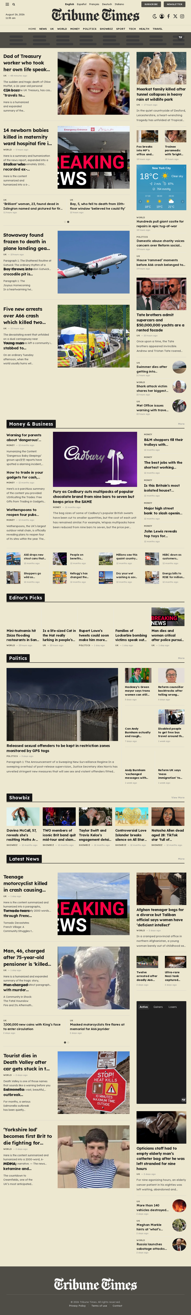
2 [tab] (68, 222)
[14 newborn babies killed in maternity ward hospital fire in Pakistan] (94, 157)
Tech (132, 28)
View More (177, 797)
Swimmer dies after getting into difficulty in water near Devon (152, 369)
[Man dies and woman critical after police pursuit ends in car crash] (167, 616)
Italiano (119, 4)
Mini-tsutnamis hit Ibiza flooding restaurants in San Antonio (22, 635)
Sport (120, 28)
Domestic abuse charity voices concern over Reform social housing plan (160, 243)
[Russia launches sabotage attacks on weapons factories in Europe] (179, 1244)
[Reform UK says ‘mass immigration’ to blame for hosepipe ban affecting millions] (171, 758)
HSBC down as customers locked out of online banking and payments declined (172, 556)
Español (81, 4)
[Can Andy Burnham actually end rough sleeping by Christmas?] (138, 716)
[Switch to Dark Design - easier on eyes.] (155, 16)
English (69, 4)
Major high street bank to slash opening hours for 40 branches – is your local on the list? (163, 510)
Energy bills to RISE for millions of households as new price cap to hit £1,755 (173, 575)
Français (94, 4)
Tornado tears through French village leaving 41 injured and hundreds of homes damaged (17, 913)
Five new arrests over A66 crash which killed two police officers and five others (25, 315)
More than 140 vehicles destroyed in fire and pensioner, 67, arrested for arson (151, 1207)
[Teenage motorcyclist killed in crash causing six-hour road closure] (94, 904)
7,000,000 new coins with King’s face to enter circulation (32, 1026)
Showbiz (106, 28)
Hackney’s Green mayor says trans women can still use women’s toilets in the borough (137, 691)
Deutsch (107, 4)
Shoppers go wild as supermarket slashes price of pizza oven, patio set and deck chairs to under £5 (34, 575)
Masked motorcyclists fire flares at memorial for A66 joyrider (97, 1026)
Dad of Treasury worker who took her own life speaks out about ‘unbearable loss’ (26, 63)
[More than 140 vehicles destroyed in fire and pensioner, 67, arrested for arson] (179, 1205)
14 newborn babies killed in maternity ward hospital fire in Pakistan (27, 137)
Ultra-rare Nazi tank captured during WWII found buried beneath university (174, 976)
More (181, 423)
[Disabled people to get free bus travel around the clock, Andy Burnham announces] (171, 716)
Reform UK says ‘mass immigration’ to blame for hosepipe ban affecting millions (170, 774)
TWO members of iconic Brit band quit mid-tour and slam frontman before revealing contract (59, 835)
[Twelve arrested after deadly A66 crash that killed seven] (147, 962)
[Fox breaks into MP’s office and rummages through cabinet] (147, 136)
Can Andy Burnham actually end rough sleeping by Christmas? (137, 732)
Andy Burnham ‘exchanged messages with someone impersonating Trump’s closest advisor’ (136, 774)
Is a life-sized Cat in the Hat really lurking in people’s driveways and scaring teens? (59, 635)
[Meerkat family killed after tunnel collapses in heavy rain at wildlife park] (161, 68)
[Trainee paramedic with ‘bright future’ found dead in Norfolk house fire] (175, 136)
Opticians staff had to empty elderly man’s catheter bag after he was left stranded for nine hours (161, 1158)
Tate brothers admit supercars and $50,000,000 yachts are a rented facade (160, 322)
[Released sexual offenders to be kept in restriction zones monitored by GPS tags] (62, 704)
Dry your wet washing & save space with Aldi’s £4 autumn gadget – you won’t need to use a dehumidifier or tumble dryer (127, 575)
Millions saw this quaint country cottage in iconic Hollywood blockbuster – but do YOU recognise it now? (127, 556)
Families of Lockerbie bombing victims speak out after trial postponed (131, 635)
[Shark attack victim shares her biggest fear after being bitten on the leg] (179, 386)
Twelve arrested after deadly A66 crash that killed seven (147, 976)
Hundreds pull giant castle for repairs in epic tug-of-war (160, 223)
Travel (157, 28)
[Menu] (7, 4)
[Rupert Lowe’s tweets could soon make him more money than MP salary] (95, 616)
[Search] (13, 4)
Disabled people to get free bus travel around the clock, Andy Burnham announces (171, 732)
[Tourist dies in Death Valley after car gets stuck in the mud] (94, 1082)
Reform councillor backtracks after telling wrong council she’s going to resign (171, 691)
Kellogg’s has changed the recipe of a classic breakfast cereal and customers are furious (81, 575)
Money (75, 28)
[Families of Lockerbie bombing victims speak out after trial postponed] (131, 616)
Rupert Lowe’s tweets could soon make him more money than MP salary (94, 635)
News (43, 28)
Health (144, 28)
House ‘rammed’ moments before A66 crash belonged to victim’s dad (160, 262)
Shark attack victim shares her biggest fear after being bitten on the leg (152, 388)
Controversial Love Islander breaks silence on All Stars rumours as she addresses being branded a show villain (130, 835)
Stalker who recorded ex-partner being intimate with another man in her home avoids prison (17, 167)
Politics (89, 28)
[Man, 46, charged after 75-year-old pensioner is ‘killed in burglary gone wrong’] (94, 978)
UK (52, 28)
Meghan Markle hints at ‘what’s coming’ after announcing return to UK (151, 1227)
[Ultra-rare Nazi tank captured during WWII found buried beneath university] (175, 962)
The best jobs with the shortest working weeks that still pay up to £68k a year (163, 465)
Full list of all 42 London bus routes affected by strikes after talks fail (30, 206)
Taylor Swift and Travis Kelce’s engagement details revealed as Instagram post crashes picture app (95, 835)
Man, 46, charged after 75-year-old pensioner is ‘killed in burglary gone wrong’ (25, 957)
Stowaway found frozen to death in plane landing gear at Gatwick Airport (26, 241)
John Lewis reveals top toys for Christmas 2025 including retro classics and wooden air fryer (162, 533)
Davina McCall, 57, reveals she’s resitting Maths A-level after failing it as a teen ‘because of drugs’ (22, 835)
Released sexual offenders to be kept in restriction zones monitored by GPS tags (58, 748)
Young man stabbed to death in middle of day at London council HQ (17, 346)
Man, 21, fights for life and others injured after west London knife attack (96, 206)
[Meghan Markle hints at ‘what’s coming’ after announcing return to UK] (179, 1225)
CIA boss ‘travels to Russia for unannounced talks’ (15, 93)
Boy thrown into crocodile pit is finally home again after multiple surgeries (17, 272)
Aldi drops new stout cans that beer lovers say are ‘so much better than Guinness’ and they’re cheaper (34, 556)
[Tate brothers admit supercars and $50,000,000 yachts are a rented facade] (161, 294)
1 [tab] (65, 222)
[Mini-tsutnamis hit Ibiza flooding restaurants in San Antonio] (23, 616)
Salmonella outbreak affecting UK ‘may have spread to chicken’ (15, 1092)
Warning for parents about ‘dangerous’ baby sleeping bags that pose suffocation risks (26, 437)
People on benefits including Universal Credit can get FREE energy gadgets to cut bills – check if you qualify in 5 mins (80, 556)
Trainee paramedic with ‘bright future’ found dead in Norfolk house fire (175, 150)
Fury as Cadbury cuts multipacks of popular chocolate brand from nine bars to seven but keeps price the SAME (93, 496)
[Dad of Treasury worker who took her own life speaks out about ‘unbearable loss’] (94, 83)
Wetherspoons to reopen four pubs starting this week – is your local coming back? (26, 512)
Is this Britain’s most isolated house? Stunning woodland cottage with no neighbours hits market (162, 488)
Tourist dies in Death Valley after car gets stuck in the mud (27, 1062)
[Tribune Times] (95, 16)
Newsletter (174, 4)
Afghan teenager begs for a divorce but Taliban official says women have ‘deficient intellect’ (160, 917)
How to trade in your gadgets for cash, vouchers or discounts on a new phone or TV (26, 475)
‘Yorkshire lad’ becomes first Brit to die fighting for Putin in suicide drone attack (27, 1136)
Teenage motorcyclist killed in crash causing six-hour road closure (25, 883)
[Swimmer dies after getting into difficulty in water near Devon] (179, 367)
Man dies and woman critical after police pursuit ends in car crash (167, 635)
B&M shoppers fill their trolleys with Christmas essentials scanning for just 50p (163, 442)
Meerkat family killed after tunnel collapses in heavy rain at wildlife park (161, 94)
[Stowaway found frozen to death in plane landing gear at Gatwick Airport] (94, 262)
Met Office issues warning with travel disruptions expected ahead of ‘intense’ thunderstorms (152, 407)
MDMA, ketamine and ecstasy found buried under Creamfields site (18, 1166)
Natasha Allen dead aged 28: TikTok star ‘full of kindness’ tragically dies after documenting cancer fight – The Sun (167, 835)
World (62, 28)
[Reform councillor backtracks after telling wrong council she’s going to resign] (171, 675)
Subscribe (151, 4)
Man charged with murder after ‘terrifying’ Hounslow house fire (18, 987)
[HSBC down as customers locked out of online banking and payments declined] (152, 558)
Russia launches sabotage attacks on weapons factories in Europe (151, 1246)
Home (32, 28)
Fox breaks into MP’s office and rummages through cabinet (144, 150)
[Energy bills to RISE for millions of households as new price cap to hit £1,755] (152, 577)
